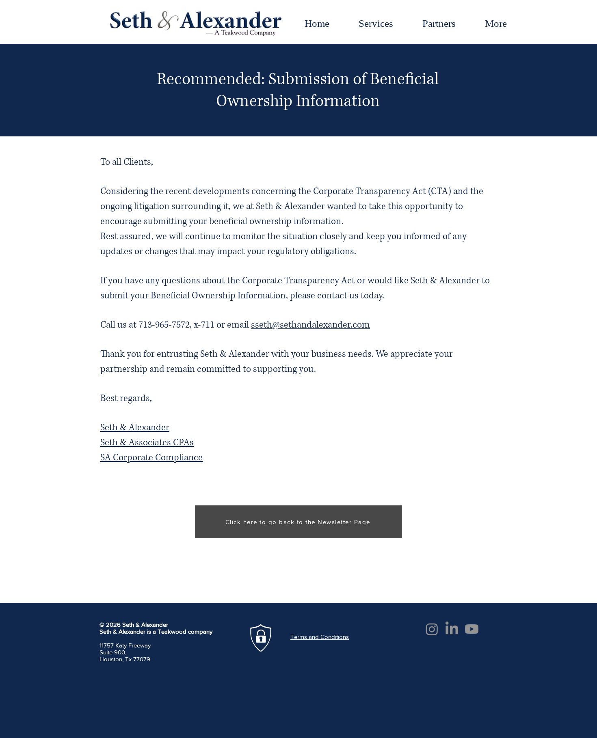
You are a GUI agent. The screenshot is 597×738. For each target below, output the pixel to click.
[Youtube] (472, 629)
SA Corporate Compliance (151, 457)
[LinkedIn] (452, 629)
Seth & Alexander (134, 427)
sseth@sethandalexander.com (310, 325)
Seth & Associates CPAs (147, 442)
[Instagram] (432, 629)
